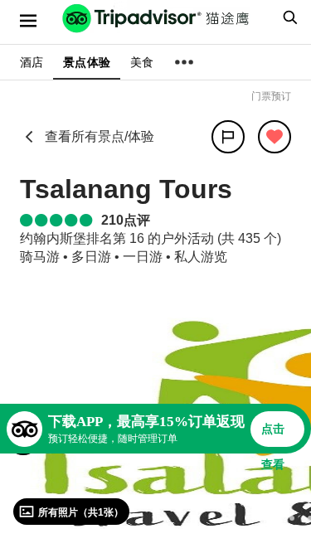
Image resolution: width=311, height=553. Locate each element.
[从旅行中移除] (274, 136)
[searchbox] (288, 17)
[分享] (228, 136)
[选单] (28, 20)
